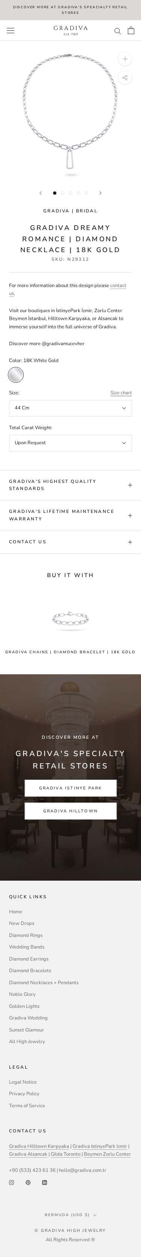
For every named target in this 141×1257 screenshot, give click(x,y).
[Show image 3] (70, 193)
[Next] (100, 193)
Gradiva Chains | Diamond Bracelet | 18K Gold (70, 652)
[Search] (117, 30)
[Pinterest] (28, 1182)
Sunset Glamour (26, 1030)
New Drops (21, 923)
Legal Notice (23, 1082)
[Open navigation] (10, 30)
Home (15, 911)
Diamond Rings (25, 935)
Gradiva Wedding (28, 1018)
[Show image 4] (78, 193)
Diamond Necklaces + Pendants (44, 982)
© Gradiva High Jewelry (70, 1230)
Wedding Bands (26, 947)
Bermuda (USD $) (67, 1215)
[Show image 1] (54, 193)
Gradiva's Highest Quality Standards (52, 485)
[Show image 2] (62, 193)
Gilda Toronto (65, 1154)
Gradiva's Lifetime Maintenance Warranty (61, 515)
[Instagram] (11, 1182)
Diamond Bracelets (30, 970)
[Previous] (40, 193)
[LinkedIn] (44, 1182)
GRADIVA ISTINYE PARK (70, 788)
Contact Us (27, 542)
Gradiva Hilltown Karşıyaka (39, 1146)
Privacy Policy (24, 1093)
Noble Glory (22, 994)
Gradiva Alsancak (28, 1154)
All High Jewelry (27, 1041)
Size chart (121, 392)
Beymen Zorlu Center (107, 1154)
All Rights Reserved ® (70, 1239)
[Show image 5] (86, 193)
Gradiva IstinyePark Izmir (100, 1146)
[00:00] (70, 111)
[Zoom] (125, 58)
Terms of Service (27, 1105)
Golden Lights (24, 1006)
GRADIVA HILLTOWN (70, 811)
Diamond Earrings (29, 959)
